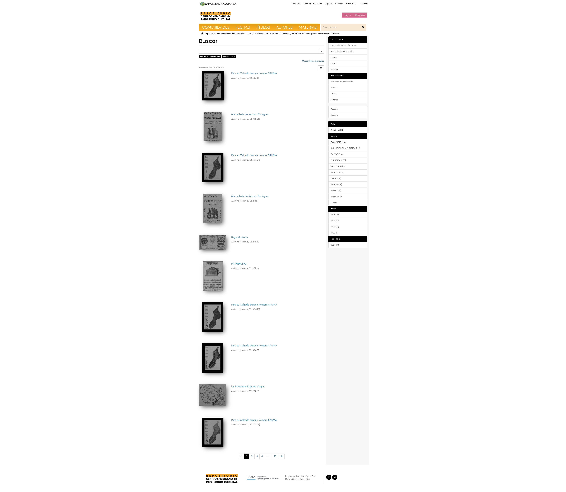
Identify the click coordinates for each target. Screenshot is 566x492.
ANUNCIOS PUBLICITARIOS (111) (345, 148)
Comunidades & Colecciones (343, 45)
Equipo (328, 3)
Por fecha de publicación (342, 51)
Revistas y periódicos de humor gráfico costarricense (306, 33)
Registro (360, 15)
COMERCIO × (215, 57)
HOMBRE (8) (336, 184)
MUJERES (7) (336, 196)
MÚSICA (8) (336, 190)
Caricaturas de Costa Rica (266, 33)
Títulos (333, 63)
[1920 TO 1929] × (229, 57)
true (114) (335, 244)
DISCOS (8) (336, 178)
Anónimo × (204, 57)
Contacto (364, 3)
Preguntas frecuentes (313, 3)
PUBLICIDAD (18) (338, 160)
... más (334, 202)
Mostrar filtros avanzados (313, 61)
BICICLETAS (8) (337, 172)
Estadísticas (351, 3)
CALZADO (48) (337, 154)
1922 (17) (335, 226)
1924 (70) (335, 214)
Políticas (339, 3)
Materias (334, 69)
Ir (321, 51)
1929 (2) (334, 232)
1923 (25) (335, 220)
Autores (334, 57)
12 (275, 456)
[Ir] (363, 27)
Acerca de (295, 3)
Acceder (334, 109)
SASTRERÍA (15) (338, 166)
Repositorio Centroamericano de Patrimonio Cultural (228, 33)
